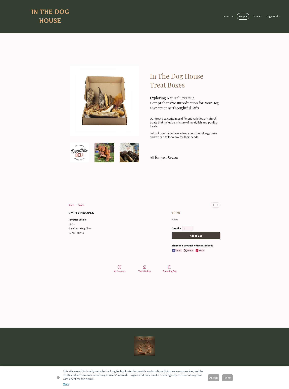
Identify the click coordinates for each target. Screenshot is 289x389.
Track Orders (144, 271)
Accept (213, 378)
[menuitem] (213, 205)
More (66, 384)
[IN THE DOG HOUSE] (49, 28)
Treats (81, 204)
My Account (119, 271)
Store (71, 204)
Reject (227, 378)
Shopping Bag (169, 271)
